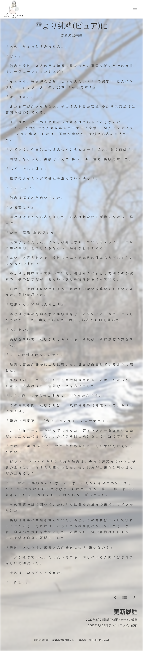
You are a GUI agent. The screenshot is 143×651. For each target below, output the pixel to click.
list (125, 597)
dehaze (135, 9)
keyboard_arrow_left (115, 597)
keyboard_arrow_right (134, 597)
